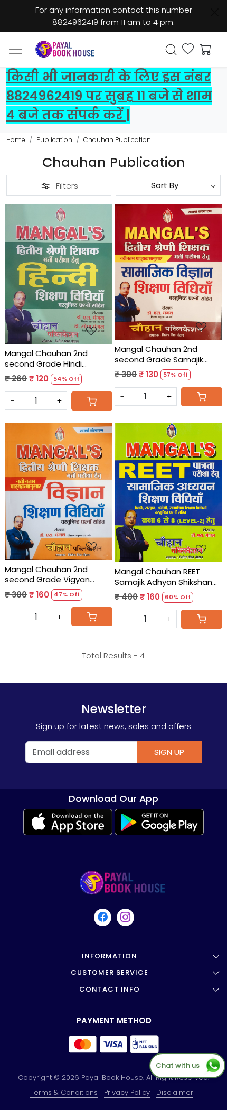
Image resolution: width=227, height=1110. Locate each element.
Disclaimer (174, 1092)
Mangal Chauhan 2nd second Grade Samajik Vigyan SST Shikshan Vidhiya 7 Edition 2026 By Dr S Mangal (167, 354)
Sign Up (169, 752)
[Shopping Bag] (203, 49)
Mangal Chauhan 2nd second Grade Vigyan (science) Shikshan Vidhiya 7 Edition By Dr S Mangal (57, 574)
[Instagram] (126, 917)
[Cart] (91, 401)
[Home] (65, 49)
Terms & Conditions (64, 1092)
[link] (171, 50)
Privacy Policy (127, 1092)
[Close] (214, 12)
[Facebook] (103, 917)
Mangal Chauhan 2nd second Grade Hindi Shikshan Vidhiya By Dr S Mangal (51, 358)
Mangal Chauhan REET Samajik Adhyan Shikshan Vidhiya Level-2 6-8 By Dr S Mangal (165, 576)
